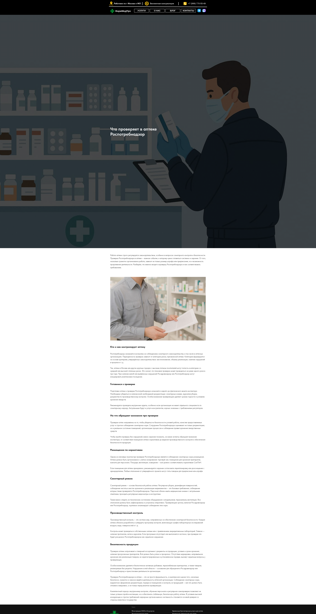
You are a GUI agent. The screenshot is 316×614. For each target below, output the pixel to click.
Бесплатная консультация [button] (162, 3)
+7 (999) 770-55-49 (197, 3)
